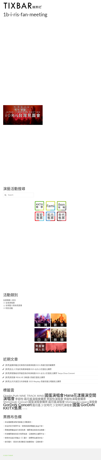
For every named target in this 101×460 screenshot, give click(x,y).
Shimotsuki (72, 402)
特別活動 (9, 308)
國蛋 (76, 405)
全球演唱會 (10, 303)
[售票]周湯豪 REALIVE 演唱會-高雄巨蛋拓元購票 (25, 377)
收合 (14, 300)
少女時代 (46, 405)
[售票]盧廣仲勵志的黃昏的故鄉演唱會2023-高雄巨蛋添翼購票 (30, 365)
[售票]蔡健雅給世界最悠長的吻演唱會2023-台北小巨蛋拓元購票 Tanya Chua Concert (40, 373)
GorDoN (88, 405)
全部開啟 (7, 300)
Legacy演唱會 (88, 402)
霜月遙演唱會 (56, 402)
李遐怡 (19, 399)
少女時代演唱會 (62, 405)
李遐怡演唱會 (55, 399)
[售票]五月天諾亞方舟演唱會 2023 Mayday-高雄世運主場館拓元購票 (33, 381)
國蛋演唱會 (54, 395)
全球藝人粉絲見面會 (14, 305)
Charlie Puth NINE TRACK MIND (23, 395)
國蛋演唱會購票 (38, 402)
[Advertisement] (50, 37)
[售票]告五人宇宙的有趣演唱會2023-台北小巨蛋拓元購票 (28, 369)
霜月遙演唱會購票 (35, 399)
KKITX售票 (12, 408)
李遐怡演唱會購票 (75, 399)
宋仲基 (24, 409)
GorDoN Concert (17, 405)
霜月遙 (36, 405)
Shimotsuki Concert (15, 402)
